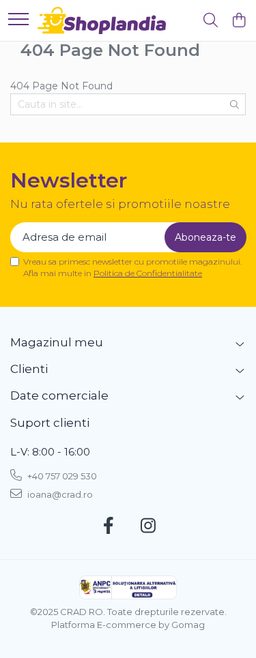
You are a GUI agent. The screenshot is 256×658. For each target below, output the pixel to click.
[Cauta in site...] (210, 21)
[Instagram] (148, 526)
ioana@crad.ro (59, 494)
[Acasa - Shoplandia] (102, 20)
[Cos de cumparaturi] (238, 21)
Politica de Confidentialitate (148, 273)
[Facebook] (108, 526)
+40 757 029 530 (61, 475)
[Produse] (18, 20)
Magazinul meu (56, 342)
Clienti (29, 369)
